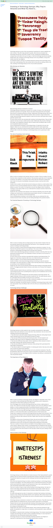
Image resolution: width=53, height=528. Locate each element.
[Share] (2, 527)
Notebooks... (3, 4)
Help (46, 1)
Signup (48, 1)
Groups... (2, 5)
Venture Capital (21, 3)
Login (51, 1)
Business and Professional (14, 3)
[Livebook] (4, 1)
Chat (31, 520)
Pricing (43, 1)
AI (1, 6)
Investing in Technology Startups (30, 3)
